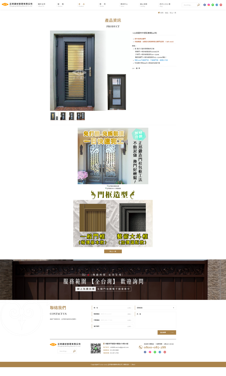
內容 (139, 314)
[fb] (204, 5)
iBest (133, 364)
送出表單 (163, 332)
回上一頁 (173, 13)
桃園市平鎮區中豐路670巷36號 (116, 344)
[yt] (220, 5)
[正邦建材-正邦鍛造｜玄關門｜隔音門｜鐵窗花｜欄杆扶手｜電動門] (65, 347)
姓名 (96, 307)
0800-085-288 (155, 347)
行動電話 (96, 320)
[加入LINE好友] (95, 348)
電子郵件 (96, 326)
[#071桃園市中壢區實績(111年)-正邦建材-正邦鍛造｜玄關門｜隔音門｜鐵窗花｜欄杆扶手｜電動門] (139, 68)
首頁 (161, 13)
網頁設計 (127, 364)
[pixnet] (216, 5)
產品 (166, 13)
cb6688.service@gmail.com (119, 347)
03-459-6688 (114, 350)
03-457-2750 (114, 353)
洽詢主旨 (139, 307)
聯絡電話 (96, 314)
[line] (212, 5)
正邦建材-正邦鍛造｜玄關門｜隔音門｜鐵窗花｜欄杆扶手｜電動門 (17, 5)
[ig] (208, 5)
